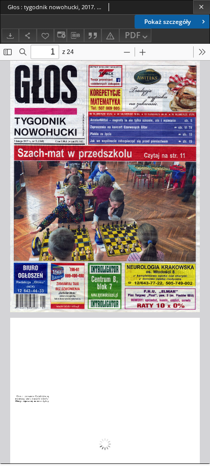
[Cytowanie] (92, 35)
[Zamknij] (201, 7)
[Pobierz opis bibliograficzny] (75, 36)
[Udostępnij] (27, 35)
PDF (133, 35)
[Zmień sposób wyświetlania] (60, 35)
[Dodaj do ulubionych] (45, 35)
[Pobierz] (10, 35)
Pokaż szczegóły (167, 21)
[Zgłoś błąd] (110, 35)
